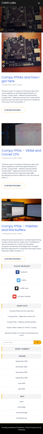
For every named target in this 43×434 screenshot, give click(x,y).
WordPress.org (21, 418)
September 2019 (21, 378)
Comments (21, 413)
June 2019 (21, 383)
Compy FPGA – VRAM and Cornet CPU (21, 316)
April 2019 (21, 389)
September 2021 (21, 361)
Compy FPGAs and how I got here (21, 311)
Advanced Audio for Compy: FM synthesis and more (21, 334)
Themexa (21, 430)
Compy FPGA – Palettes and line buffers (21, 322)
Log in (21, 401)
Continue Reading (12, 110)
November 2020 (21, 367)
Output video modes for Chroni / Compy (22, 327)
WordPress (20, 427)
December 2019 (21, 372)
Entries (21, 407)
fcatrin (20, 85)
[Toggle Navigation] (39, 3)
